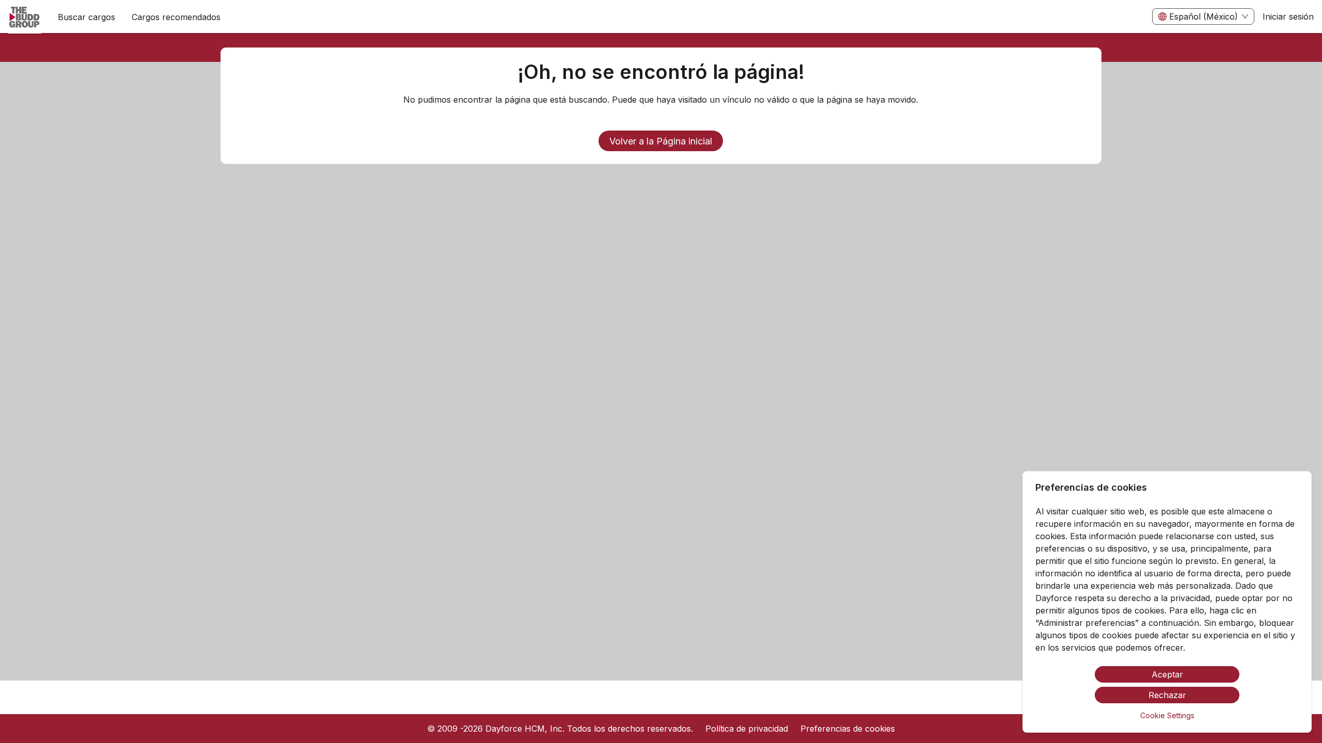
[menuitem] (24, 17)
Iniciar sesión (1288, 16)
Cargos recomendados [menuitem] (176, 17)
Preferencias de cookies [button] (847, 728)
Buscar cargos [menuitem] (86, 17)
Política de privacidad (746, 728)
